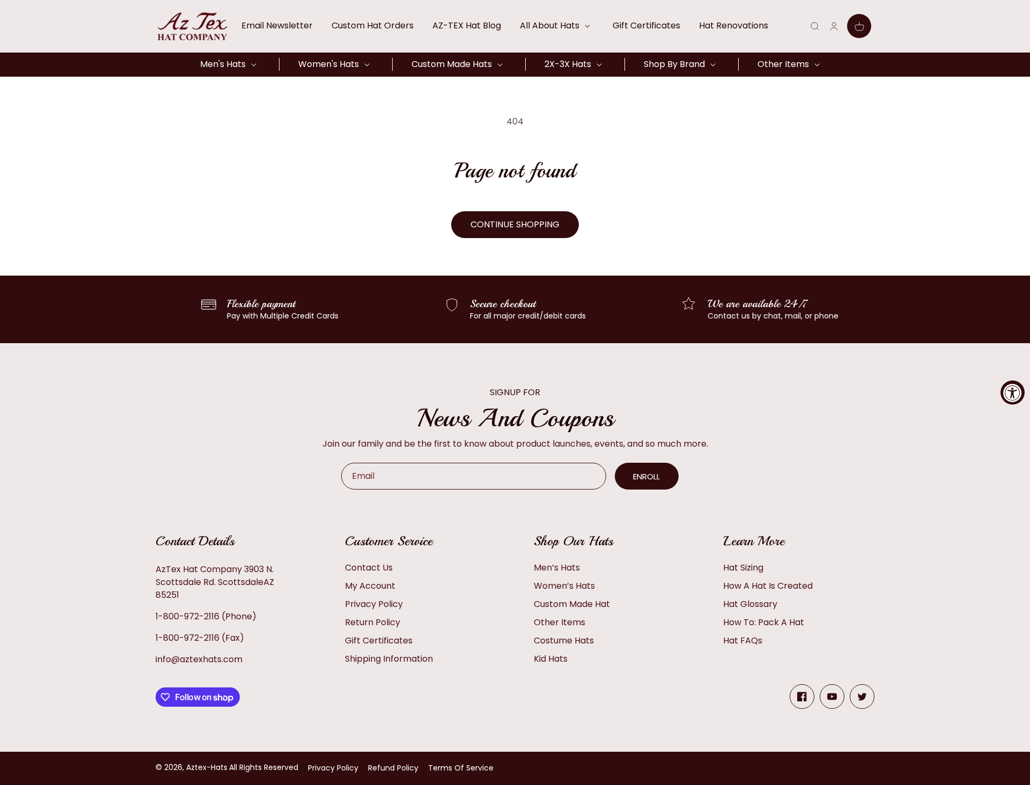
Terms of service (461, 767)
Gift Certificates (379, 640)
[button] (557, 25)
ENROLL (646, 476)
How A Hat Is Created (768, 586)
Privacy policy (333, 767)
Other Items (559, 622)
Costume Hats (564, 640)
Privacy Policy (374, 604)
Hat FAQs (742, 640)
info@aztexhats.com (199, 659)
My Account (370, 586)
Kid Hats (551, 659)
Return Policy (372, 622)
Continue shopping (515, 224)
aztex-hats (206, 767)
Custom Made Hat (572, 604)
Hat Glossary (750, 604)
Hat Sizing (743, 567)
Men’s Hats (557, 567)
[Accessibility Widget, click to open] (1012, 393)
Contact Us (369, 567)
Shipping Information (389, 659)
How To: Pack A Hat (763, 622)
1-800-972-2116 (187, 616)
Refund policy (393, 767)
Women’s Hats (564, 586)
